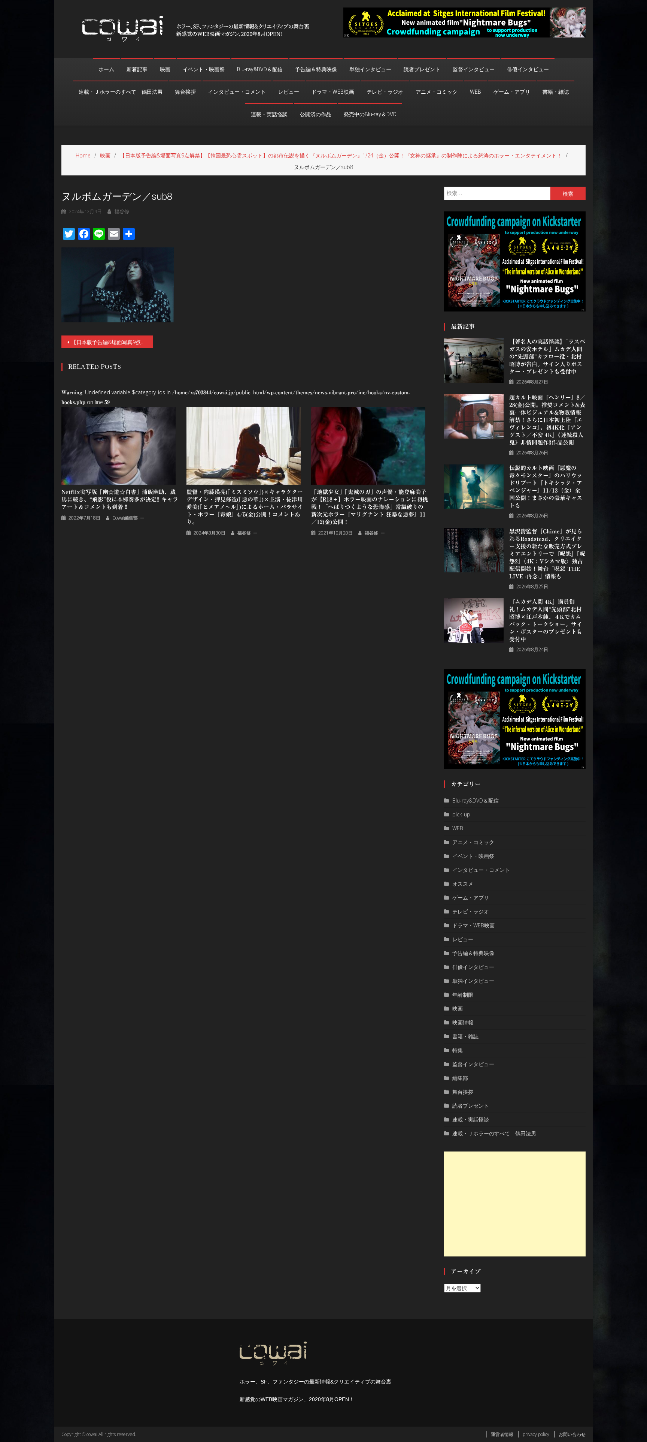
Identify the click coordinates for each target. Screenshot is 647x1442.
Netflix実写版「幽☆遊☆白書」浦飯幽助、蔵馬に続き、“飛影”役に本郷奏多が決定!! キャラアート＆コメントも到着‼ (119, 499)
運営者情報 (502, 1434)
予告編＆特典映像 (316, 69)
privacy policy (536, 1434)
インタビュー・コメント (237, 92)
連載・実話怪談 (269, 114)
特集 (457, 1050)
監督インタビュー (474, 69)
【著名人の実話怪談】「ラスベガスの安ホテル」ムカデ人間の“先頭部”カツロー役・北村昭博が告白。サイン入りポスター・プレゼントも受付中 (547, 356)
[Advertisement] (515, 1204)
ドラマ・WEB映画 (333, 92)
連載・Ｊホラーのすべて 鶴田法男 (120, 92)
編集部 (460, 1077)
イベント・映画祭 (204, 69)
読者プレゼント (422, 69)
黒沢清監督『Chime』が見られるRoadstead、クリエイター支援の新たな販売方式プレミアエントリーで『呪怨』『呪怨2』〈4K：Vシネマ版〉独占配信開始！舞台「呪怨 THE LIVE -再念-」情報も (547, 554)
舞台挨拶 (185, 92)
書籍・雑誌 (556, 92)
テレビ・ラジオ (385, 92)
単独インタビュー (370, 69)
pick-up (461, 814)
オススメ (462, 883)
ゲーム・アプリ (511, 92)
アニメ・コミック (437, 92)
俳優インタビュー (528, 69)
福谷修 (122, 211)
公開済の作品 (315, 114)
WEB (475, 92)
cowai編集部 (125, 518)
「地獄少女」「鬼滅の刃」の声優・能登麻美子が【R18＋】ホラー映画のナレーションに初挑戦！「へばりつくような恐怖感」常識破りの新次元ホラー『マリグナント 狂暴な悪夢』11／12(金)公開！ (369, 507)
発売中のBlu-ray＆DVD (370, 114)
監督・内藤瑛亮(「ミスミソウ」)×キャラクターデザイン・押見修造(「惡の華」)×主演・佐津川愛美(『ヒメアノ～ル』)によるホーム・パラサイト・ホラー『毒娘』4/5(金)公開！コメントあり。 (244, 507)
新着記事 (137, 69)
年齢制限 (462, 994)
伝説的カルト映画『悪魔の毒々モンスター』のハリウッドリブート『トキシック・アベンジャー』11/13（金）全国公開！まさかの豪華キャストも (545, 486)
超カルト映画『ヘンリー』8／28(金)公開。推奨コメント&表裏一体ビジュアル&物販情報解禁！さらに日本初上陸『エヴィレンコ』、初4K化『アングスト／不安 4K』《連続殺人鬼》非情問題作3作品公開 (547, 420)
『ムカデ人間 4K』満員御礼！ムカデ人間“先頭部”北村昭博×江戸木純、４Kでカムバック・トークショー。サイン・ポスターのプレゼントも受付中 (545, 620)
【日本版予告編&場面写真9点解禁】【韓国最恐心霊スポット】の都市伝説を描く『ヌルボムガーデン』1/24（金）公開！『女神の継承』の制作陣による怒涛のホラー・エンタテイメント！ (112, 342)
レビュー (288, 92)
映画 (165, 69)
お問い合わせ (572, 1434)
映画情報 (462, 1022)
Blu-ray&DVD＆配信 (260, 69)
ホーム (106, 69)
